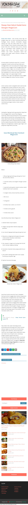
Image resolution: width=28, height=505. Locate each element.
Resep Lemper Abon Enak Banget (15, 438)
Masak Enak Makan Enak (8, 30)
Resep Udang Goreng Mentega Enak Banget (16, 450)
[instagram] (15, 11)
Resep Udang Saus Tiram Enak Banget (16, 432)
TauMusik (16, 488)
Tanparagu (3, 493)
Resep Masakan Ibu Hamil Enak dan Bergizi (16, 468)
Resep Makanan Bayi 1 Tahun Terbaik (16, 444)
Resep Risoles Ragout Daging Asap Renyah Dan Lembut (12, 426)
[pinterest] (17, 11)
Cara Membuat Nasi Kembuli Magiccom (14, 133)
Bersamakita (4, 491)
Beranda (3, 22)
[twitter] (12, 11)
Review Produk (4, 488)
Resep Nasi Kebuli (6, 38)
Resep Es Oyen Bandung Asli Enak (15, 455)
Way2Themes (13, 501)
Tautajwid (16, 489)
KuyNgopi (16, 491)
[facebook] (10, 11)
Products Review (4, 486)
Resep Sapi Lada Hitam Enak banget (16, 461)
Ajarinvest (3, 489)
